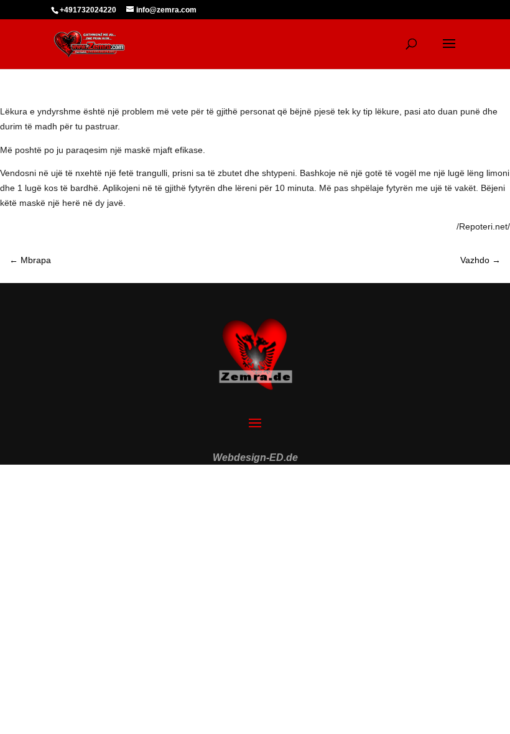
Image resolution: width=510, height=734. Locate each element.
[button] (27, 706)
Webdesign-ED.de (255, 457)
